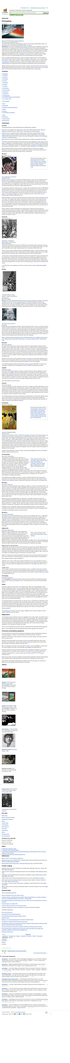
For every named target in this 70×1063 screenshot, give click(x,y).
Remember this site (25, 7)
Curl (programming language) (39, 952)
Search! (45, 12)
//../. (14, 854)
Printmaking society (6, 973)
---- (13, 881)
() (14, 916)
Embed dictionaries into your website (37, 7)
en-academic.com (5, 14)
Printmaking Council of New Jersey (10, 979)
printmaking (4, 958)
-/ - (17, 863)
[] (22, 467)
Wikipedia (12, 14)
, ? (13, 895)
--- (14, 861)
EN (46, 7)
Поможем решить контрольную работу (16, 950)
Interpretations (19, 14)
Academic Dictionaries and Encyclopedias (20, 10)
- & (14, 921)
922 (5, 952)
